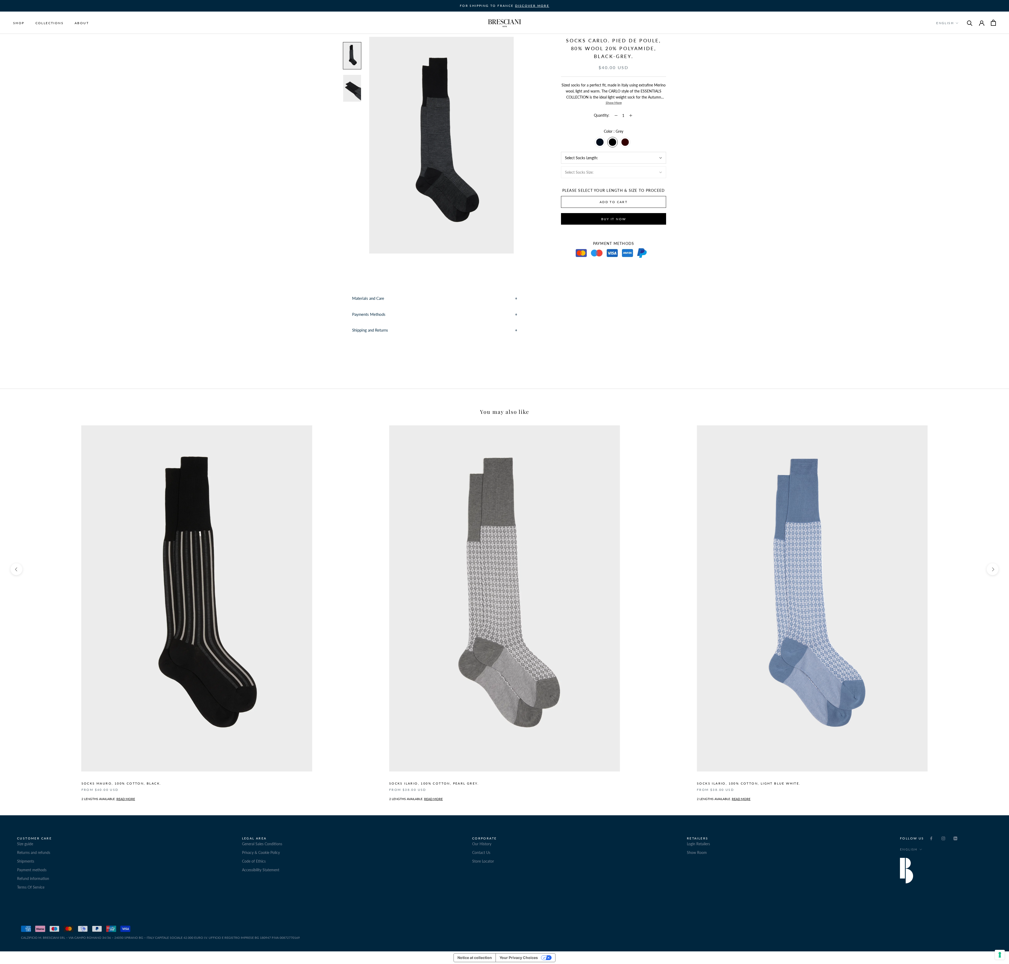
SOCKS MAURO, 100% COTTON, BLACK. (121, 783)
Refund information (33, 878)
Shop (18, 23)
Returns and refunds (33, 852)
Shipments (25, 861)
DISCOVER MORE (532, 6)
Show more (614, 103)
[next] (992, 569)
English (945, 23)
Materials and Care (368, 298)
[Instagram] (943, 838)
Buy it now (613, 219)
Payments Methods (368, 314)
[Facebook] (931, 838)
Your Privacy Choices (519, 957)
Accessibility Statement (260, 870)
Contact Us (481, 852)
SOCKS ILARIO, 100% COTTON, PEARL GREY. (434, 783)
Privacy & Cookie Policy (261, 852)
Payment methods (32, 870)
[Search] (969, 22)
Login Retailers (698, 844)
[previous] (16, 569)
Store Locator (483, 861)
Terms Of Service (30, 887)
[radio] (600, 142)
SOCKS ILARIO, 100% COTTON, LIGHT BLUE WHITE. (749, 783)
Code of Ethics (254, 861)
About (82, 23)
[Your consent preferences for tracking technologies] (1000, 955)
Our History (481, 844)
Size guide (25, 844)
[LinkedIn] (955, 838)
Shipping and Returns (370, 330)
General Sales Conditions (262, 844)
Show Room (697, 852)
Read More (433, 799)
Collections (49, 23)
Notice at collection (474, 957)
